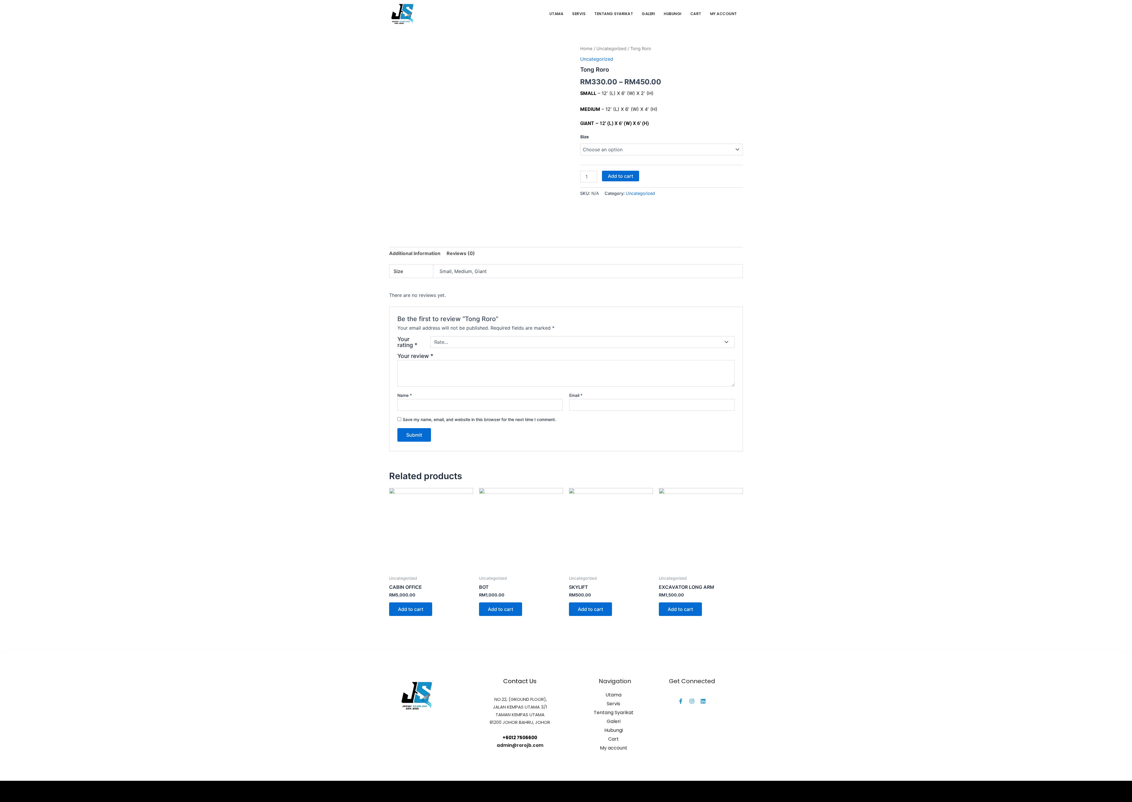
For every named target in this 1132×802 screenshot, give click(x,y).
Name (404, 395)
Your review (415, 355)
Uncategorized (611, 48)
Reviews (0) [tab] (461, 253)
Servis (578, 13)
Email (576, 395)
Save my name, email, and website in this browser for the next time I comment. (479, 419)
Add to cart (620, 176)
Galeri (648, 13)
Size (584, 136)
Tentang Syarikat (613, 13)
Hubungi (673, 13)
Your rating (407, 342)
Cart (695, 13)
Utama (556, 13)
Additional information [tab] (414, 253)
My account (723, 13)
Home (586, 48)
